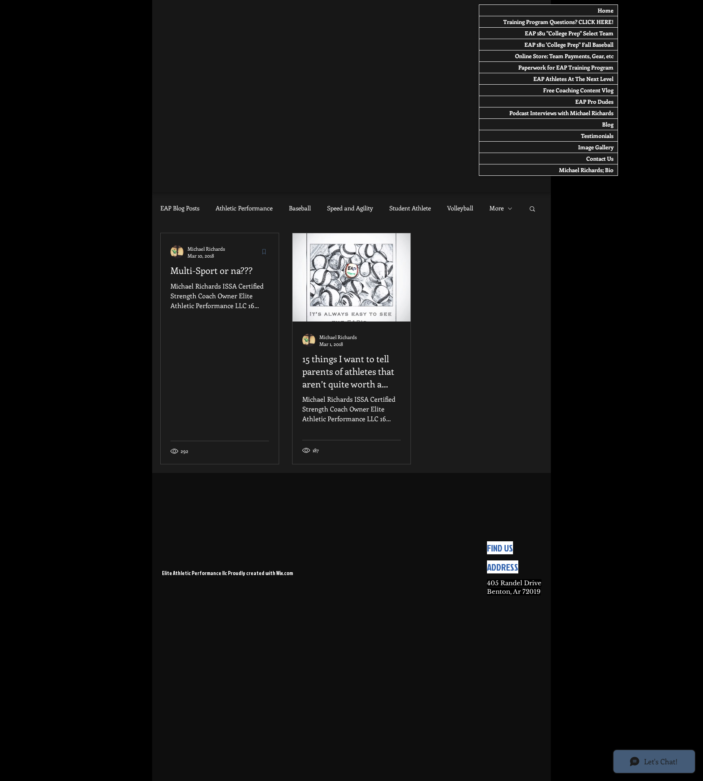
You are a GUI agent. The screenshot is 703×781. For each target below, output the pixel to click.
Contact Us (599, 158)
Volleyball (460, 208)
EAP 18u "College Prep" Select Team (569, 33)
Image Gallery (595, 147)
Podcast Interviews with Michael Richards (561, 113)
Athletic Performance (244, 208)
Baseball (300, 208)
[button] (532, 209)
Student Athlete (410, 208)
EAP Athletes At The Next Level (573, 79)
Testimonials (597, 136)
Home (605, 10)
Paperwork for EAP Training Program (565, 67)
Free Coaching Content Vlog (578, 90)
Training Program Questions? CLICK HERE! (558, 22)
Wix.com (284, 573)
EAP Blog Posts (179, 208)
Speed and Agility (350, 208)
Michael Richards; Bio (586, 170)
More (496, 208)
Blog (607, 124)
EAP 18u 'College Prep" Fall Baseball (568, 44)
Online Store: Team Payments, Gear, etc (564, 56)
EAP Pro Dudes (594, 101)
